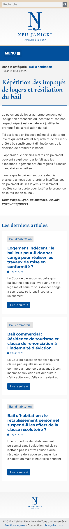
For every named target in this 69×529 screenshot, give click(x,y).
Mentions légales (15, 525)
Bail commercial (20, 325)
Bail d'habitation (20, 239)
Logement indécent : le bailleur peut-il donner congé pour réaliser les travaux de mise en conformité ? (30, 257)
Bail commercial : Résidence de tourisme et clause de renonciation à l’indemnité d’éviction (33, 341)
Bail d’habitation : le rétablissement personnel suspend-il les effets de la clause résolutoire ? (33, 422)
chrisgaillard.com (54, 525)
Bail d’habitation (40, 67)
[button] (13, 53)
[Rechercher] (65, 4)
